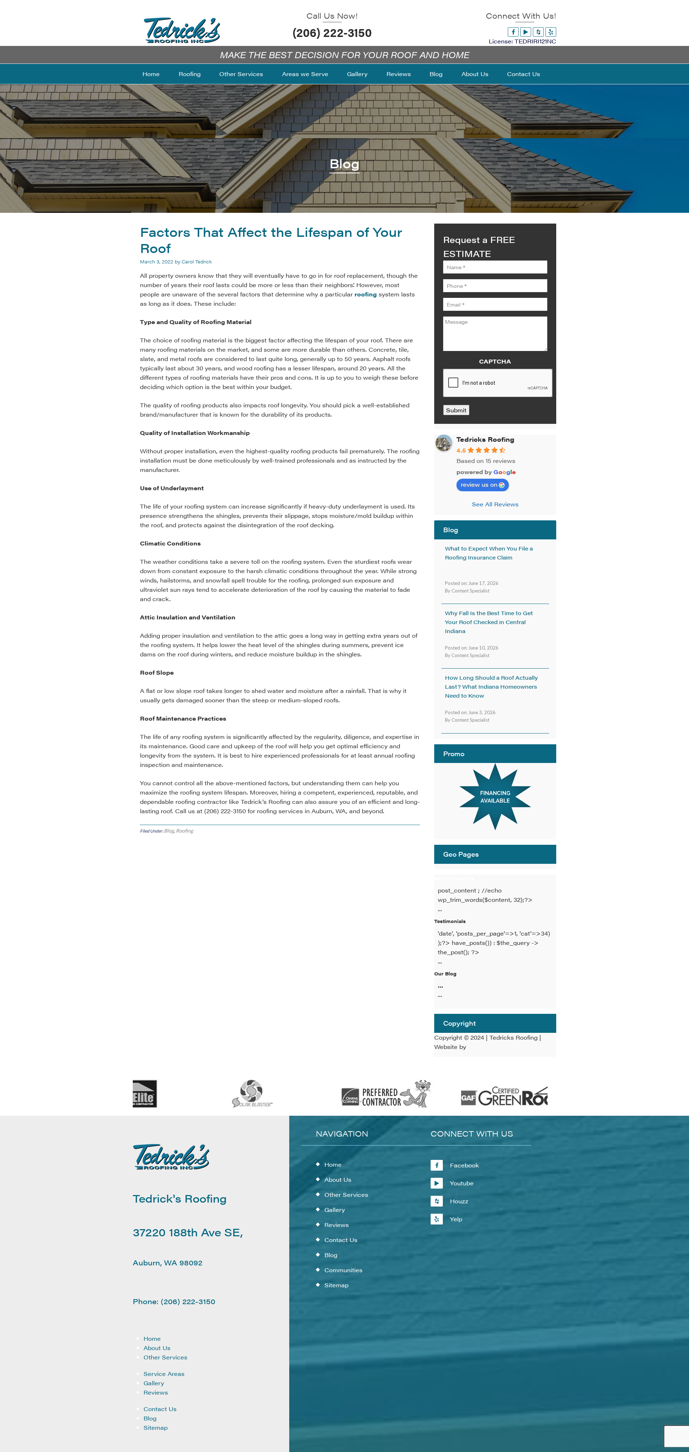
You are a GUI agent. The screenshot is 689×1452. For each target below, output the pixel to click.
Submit (456, 410)
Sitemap (156, 1427)
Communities (343, 1270)
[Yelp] (550, 32)
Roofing (184, 831)
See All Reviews (495, 504)
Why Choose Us (454, 878)
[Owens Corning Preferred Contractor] (355, 1106)
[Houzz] (538, 32)
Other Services (165, 1357)
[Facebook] (513, 32)
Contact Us (160, 1409)
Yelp (456, 1219)
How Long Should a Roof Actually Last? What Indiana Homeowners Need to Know (491, 686)
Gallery (154, 1383)
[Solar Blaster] (221, 1106)
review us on (479, 484)
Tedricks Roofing (485, 439)
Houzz (459, 1201)
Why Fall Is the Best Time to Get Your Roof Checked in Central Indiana (489, 621)
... (440, 985)
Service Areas (164, 1373)
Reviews (156, 1392)
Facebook (464, 1165)
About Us (157, 1348)
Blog (169, 831)
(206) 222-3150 (332, 32)
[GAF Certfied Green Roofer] (489, 1106)
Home (152, 1338)
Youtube (462, 1183)
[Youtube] (525, 32)
